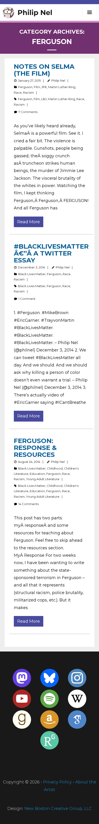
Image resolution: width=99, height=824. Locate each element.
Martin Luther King (61, 87)
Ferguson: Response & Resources (35, 447)
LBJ (44, 99)
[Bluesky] (49, 678)
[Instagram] (77, 678)
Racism (28, 92)
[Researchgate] (49, 740)
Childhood (55, 468)
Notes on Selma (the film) (44, 69)
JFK (44, 87)
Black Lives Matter (32, 274)
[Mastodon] (22, 678)
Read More (28, 221)
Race (18, 92)
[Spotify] (49, 698)
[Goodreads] (22, 719)
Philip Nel (58, 80)
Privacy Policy (57, 782)
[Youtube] (22, 698)
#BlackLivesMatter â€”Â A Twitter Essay (51, 253)
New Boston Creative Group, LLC (58, 808)
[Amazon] (49, 719)
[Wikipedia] (77, 698)
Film (37, 87)
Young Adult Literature (42, 479)
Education (37, 474)
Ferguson (25, 87)
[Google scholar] (77, 719)
